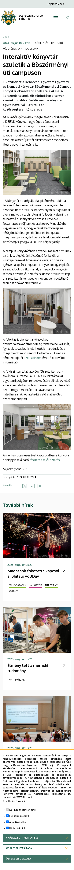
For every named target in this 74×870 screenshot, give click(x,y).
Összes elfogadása (18, 858)
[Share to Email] (40, 486)
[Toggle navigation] (55, 18)
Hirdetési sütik (17, 828)
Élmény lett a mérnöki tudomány (27, 668)
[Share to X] (24, 486)
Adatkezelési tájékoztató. (50, 793)
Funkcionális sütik (19, 816)
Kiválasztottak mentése (22, 837)
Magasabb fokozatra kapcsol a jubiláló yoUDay (33, 573)
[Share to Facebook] (17, 486)
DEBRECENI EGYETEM (31, 15)
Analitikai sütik (17, 822)
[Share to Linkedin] (32, 486)
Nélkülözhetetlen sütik (22, 809)
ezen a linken (33, 358)
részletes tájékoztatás (45, 460)
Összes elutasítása (19, 848)
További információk (15, 801)
